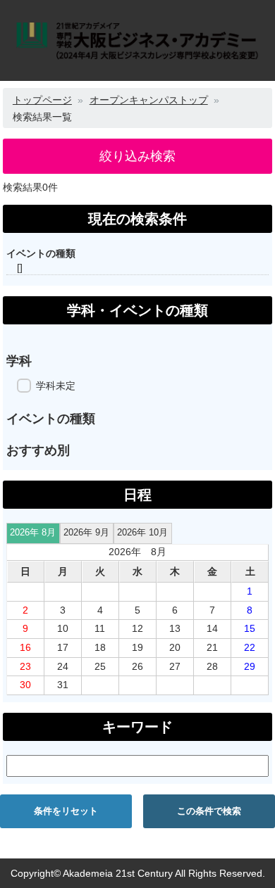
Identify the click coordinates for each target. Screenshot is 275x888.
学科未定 (55, 385)
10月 (142, 533)
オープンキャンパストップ (149, 100)
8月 (33, 533)
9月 (86, 533)
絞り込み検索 (137, 156)
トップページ (42, 100)
